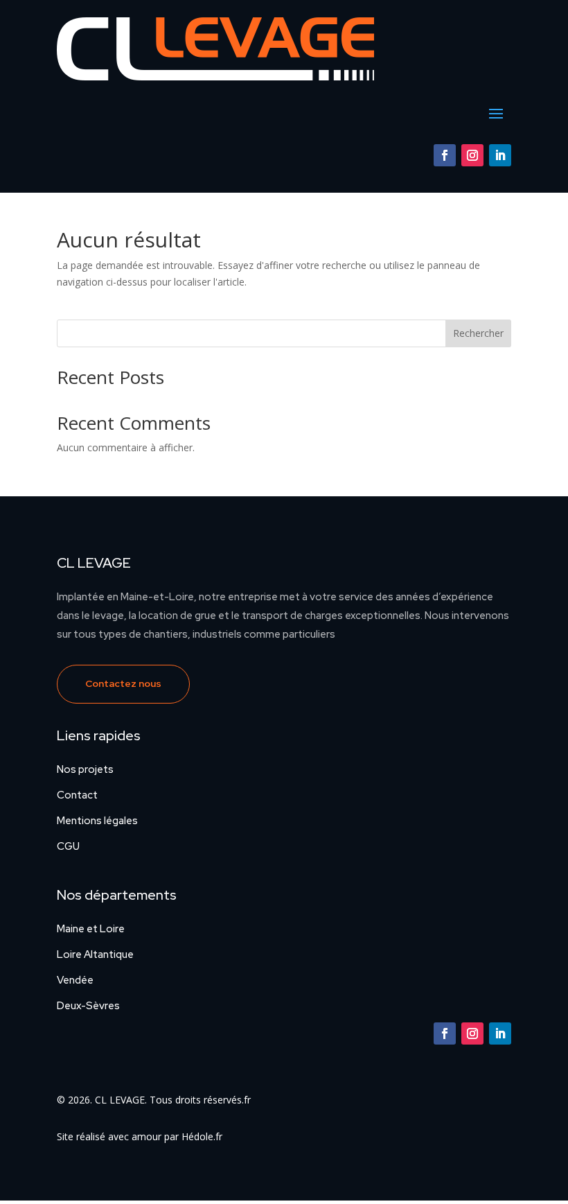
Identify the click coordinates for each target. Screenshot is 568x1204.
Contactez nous (123, 683)
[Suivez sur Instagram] (472, 155)
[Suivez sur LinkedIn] (500, 155)
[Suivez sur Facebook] (445, 155)
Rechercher (478, 333)
